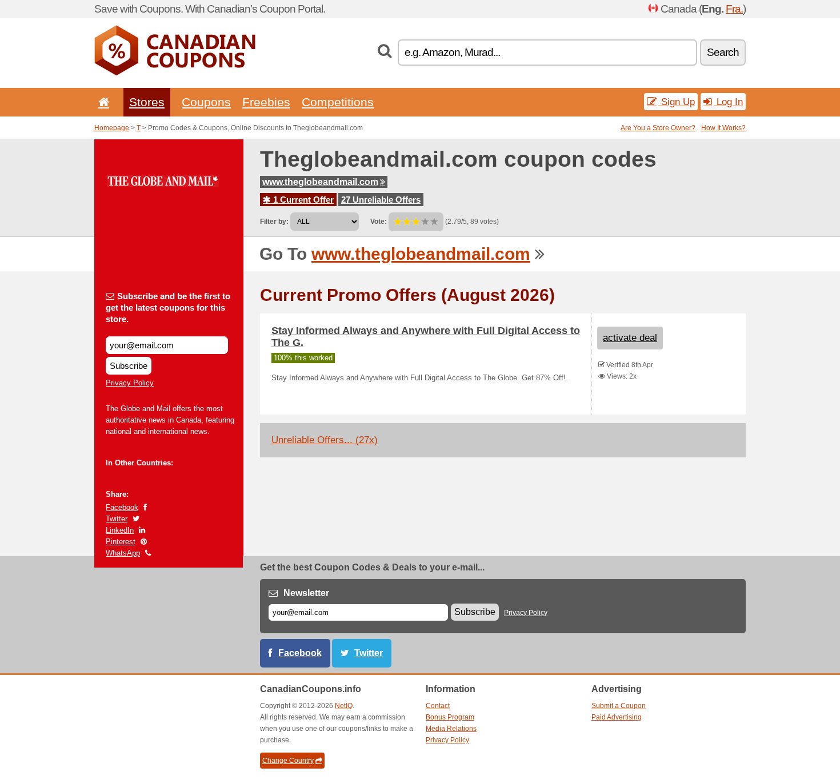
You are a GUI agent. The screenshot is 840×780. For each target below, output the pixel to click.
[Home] (101, 101)
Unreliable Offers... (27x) (324, 440)
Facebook (122, 507)
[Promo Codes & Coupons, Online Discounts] (174, 73)
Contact (438, 706)
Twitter (116, 518)
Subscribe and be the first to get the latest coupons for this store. (168, 307)
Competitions (338, 101)
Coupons (206, 101)
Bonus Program (450, 717)
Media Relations (451, 729)
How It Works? (723, 128)
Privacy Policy (130, 383)
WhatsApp (123, 553)
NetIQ (344, 706)
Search (723, 52)
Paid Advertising (616, 717)
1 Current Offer (302, 199)
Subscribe (128, 366)
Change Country (288, 761)
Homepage (111, 128)
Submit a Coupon (618, 706)
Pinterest (120, 541)
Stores (147, 101)
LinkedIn (120, 530)
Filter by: (274, 222)
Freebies (266, 101)
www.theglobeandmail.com (320, 182)
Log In (728, 101)
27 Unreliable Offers (381, 199)
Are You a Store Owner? (658, 128)
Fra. (734, 9)
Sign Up (676, 101)
